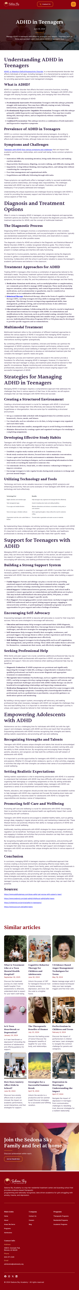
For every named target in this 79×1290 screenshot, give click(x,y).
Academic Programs (60, 1224)
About (6, 1220)
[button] (73, 4)
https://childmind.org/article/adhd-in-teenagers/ (23, 903)
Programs (7, 1228)
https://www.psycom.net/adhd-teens (18, 907)
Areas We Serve (9, 1224)
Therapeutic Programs (61, 1216)
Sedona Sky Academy (12, 1188)
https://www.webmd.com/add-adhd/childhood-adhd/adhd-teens (29, 898)
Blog (30, 1224)
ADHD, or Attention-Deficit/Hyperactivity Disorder (23, 71)
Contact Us (32, 1216)
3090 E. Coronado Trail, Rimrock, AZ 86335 (12, 1249)
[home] (11, 4)
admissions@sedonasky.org (13, 1264)
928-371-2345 (9, 1257)
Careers (31, 1220)
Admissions (8, 1232)
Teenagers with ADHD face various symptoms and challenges (28, 150)
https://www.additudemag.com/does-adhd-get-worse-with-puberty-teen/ (33, 894)
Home (6, 1216)
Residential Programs (60, 1220)
